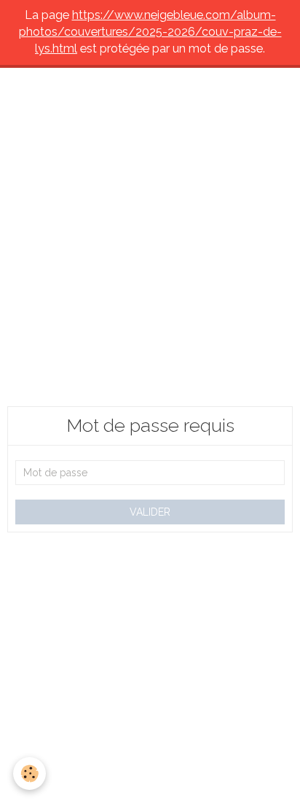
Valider (150, 512)
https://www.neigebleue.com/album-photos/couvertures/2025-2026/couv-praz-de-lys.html (150, 31)
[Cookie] (29, 773)
